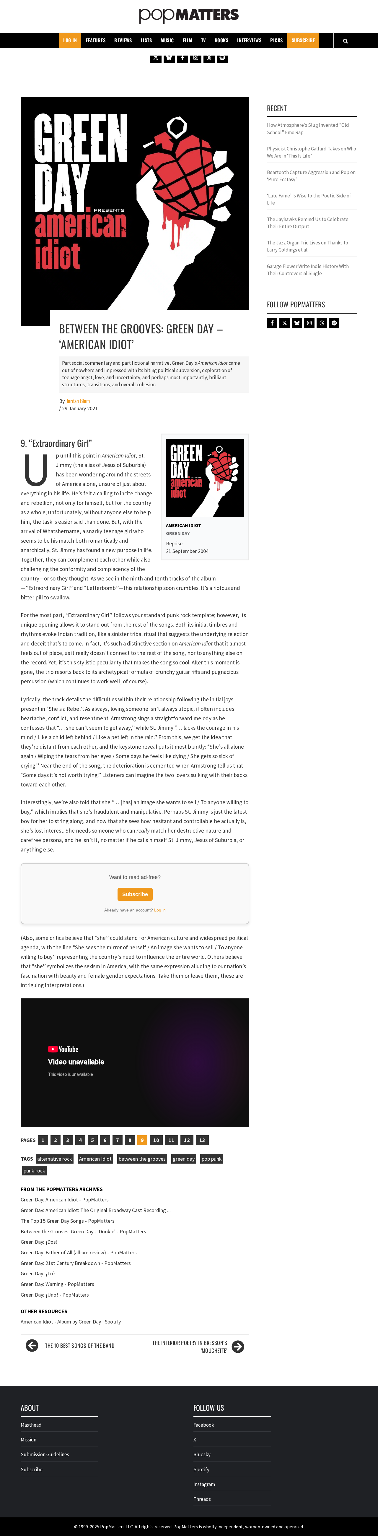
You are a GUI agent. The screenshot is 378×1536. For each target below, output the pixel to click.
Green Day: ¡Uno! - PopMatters (55, 1294)
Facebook (203, 1425)
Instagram (204, 1484)
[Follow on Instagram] (195, 57)
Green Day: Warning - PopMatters (57, 1284)
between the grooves (142, 1158)
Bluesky (202, 1454)
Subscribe (303, 40)
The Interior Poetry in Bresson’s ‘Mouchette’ (189, 1346)
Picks (276, 40)
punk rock (34, 1170)
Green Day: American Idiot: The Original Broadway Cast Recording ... (96, 1210)
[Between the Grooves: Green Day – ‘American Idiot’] (135, 211)
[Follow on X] (156, 57)
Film (187, 40)
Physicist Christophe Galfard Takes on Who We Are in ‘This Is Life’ (311, 152)
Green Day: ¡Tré (38, 1273)
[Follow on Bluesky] (169, 57)
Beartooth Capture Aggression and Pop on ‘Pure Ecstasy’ (311, 176)
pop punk (212, 1158)
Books (222, 40)
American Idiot (95, 1158)
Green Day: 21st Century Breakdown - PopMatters (76, 1263)
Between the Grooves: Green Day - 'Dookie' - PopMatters (83, 1231)
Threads (202, 1499)
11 (172, 1140)
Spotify (201, 1469)
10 (156, 1140)
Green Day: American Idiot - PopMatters (65, 1199)
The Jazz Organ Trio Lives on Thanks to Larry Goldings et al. (307, 246)
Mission (28, 1439)
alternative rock (54, 1158)
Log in (160, 910)
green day (184, 1158)
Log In (70, 40)
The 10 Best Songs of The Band (79, 1345)
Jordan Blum (78, 401)
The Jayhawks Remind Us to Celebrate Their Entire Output (307, 223)
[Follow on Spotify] (222, 57)
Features (95, 40)
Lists (146, 40)
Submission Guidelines (45, 1454)
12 (187, 1140)
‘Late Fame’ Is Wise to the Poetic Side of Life (309, 199)
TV (203, 40)
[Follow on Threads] (209, 57)
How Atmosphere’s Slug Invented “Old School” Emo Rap (308, 128)
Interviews (249, 40)
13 (202, 1140)
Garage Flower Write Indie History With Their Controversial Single (308, 270)
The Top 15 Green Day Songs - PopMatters (68, 1220)
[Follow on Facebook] (182, 57)
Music (167, 40)
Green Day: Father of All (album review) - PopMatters (79, 1252)
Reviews (123, 40)
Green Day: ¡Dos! (39, 1241)
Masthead (31, 1425)
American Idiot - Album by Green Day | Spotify (71, 1321)
